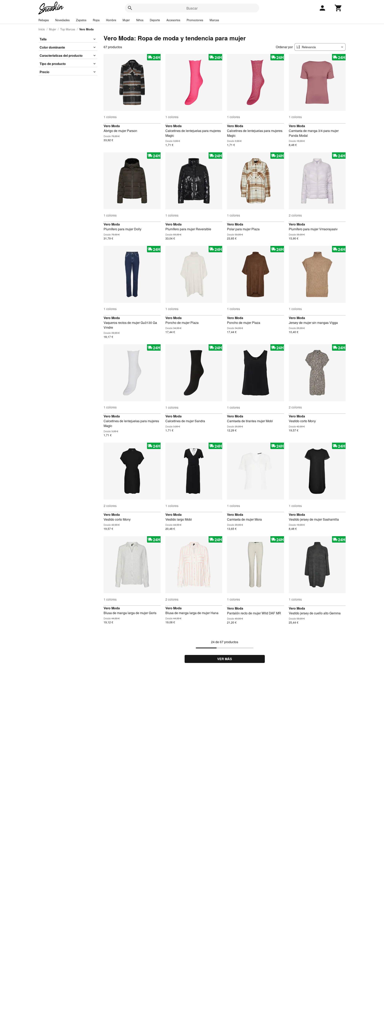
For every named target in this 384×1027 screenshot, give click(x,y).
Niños (139, 20)
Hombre (111, 20)
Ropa (96, 20)
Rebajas (43, 20)
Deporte (155, 20)
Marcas (214, 20)
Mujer (126, 20)
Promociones (195, 20)
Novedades (62, 20)
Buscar (192, 8)
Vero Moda (112, 126)
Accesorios (173, 20)
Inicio (41, 29)
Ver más (224, 659)
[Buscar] (130, 8)
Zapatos (81, 20)
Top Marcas (67, 29)
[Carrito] (338, 8)
